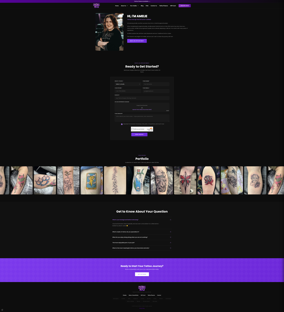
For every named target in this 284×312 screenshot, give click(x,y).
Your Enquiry (119, 113)
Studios (124, 295)
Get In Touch (142, 274)
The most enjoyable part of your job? (141, 243)
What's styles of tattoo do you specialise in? (141, 232)
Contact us (154, 5)
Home (117, 5)
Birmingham (116, 298)
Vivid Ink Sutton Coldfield (143, 19)
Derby (129, 298)
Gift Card (173, 5)
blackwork (149, 33)
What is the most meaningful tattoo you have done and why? (141, 248)
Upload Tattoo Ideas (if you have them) (142, 109)
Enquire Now (185, 5)
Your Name (146, 81)
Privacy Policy (142, 308)
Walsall (138, 301)
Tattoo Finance (163, 5)
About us (123, 5)
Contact (159, 295)
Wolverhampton (146, 301)
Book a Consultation (133, 295)
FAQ (147, 5)
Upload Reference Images (122, 101)
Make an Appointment (137, 41)
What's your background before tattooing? (142, 220)
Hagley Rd (135, 298)
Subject (117, 95)
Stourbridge (168, 298)
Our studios (133, 5)
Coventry (123, 298)
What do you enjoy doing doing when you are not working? (141, 237)
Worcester (155, 301)
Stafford (161, 298)
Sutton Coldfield (130, 301)
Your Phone (118, 88)
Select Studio (119, 81)
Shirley (154, 298)
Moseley (149, 298)
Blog (142, 5)
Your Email (146, 88)
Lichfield (142, 298)
